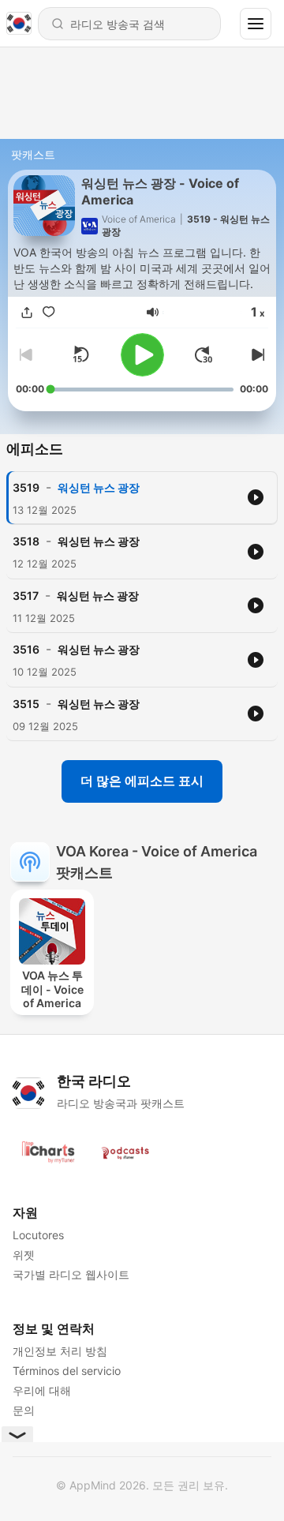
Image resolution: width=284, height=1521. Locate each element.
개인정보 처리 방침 (60, 1351)
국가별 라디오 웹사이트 (71, 1274)
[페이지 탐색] (255, 23)
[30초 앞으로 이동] (203, 354)
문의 (24, 1410)
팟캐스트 (33, 154)
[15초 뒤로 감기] (80, 354)
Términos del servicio (67, 1370)
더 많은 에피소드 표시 (142, 781)
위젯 (24, 1254)
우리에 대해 (42, 1390)
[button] (153, 312)
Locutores (38, 1235)
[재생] (142, 355)
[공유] (26, 312)
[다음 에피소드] (255, 354)
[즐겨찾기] (48, 312)
